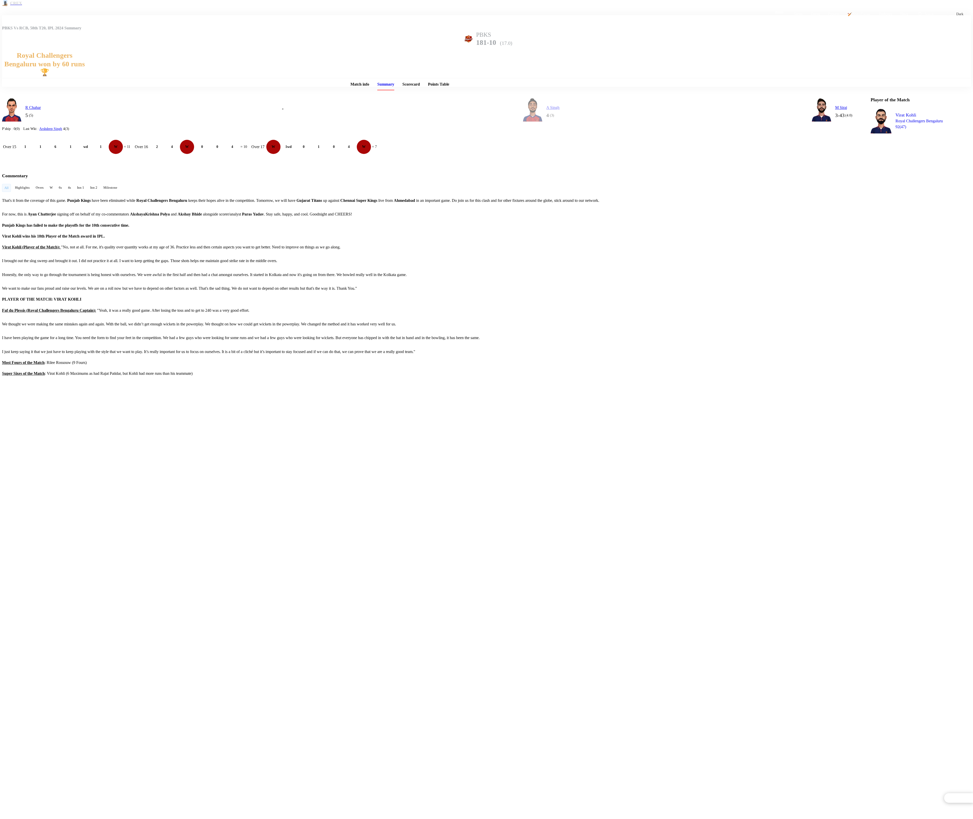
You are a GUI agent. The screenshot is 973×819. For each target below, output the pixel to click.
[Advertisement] (909, 166)
